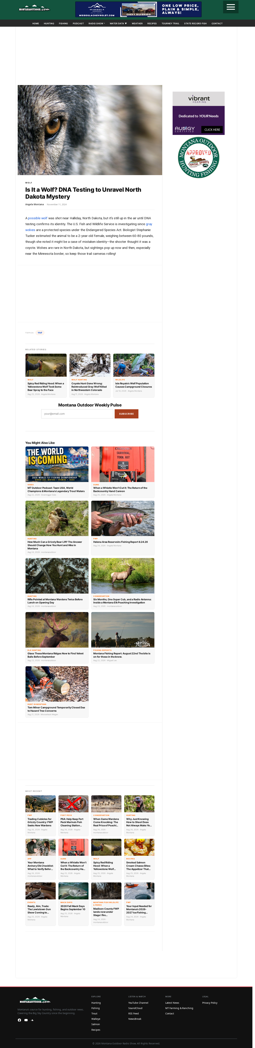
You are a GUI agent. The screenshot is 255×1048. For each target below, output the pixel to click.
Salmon (95, 1024)
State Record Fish (195, 23)
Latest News (172, 1002)
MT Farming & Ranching (179, 1008)
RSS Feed (133, 1013)
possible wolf (38, 218)
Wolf (28, 182)
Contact (217, 23)
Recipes (152, 23)
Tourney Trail (171, 23)
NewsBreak (134, 1018)
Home (35, 23)
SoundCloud (135, 1008)
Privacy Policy (210, 1002)
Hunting (49, 23)
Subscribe (126, 413)
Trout (94, 1013)
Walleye (95, 1018)
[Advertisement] (126, 56)
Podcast (78, 23)
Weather (137, 23)
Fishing (63, 23)
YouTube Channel (138, 1002)
